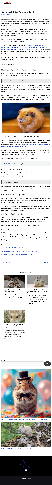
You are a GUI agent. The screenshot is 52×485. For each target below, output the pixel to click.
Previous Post (6, 262)
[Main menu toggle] (46, 3)
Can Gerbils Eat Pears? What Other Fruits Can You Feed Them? (19, 251)
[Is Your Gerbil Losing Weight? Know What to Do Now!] (26, 434)
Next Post (47, 262)
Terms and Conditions (26, 465)
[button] (50, 3)
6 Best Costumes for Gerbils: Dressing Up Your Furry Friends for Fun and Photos (24, 419)
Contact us (26, 461)
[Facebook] (26, 470)
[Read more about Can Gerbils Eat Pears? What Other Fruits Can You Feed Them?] (14, 316)
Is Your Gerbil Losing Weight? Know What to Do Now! (16, 448)
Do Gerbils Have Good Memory (13, 164)
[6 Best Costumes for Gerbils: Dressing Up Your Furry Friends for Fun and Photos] (26, 393)
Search (3, 360)
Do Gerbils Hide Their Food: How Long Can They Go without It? (19, 254)
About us (26, 463)
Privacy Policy (26, 467)
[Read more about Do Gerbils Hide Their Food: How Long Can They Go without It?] (37, 281)
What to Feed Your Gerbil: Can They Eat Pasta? (14, 248)
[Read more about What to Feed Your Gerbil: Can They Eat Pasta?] (14, 281)
